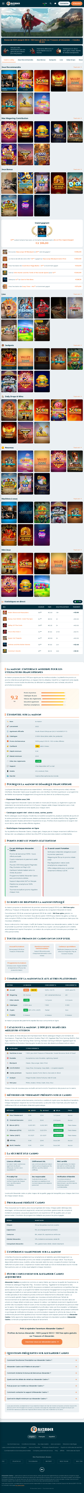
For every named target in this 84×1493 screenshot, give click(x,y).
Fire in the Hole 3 (14, 632)
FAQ (56, 1450)
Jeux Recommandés (25, 60)
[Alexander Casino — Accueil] (13, 3)
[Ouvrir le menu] (3, 3)
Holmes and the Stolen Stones (19, 644)
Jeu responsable (43, 1444)
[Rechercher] (50, 3)
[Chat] (55, 3)
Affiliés (62, 1450)
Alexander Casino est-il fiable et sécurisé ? (23, 1367)
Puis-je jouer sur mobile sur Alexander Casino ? (25, 1386)
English (32, 1436)
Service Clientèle (34, 1447)
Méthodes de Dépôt (73, 1450)
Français (42, 1436)
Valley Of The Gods (15, 625)
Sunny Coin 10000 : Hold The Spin (20, 619)
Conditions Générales (29, 1444)
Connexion (64, 3)
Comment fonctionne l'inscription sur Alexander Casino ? (29, 1360)
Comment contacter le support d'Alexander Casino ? (27, 1392)
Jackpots (52, 60)
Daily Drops (70, 60)
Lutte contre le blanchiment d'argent (14, 1447)
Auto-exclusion (56, 1444)
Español (52, 1436)
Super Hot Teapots (15, 638)
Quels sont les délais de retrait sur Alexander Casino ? (28, 1379)
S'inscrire (77, 3)
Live (61, 60)
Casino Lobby (9, 60)
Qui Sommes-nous (13, 1444)
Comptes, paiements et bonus (43, 1450)
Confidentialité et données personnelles (17, 1450)
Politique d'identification (50, 1447)
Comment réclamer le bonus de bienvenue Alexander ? (29, 1373)
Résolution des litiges (70, 1444)
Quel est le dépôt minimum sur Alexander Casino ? (27, 1399)
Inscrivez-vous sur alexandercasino (40, 1342)
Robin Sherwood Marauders (18, 612)
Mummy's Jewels (14, 651)
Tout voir (76, 67)
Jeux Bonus (41, 60)
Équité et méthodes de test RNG (71, 1447)
